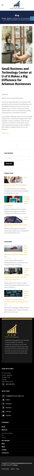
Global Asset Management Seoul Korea (21, 463)
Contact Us (5, 453)
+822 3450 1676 (10, 384)
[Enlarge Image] (17, 45)
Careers (4, 437)
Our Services (6, 440)
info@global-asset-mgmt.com (15, 396)
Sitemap (15, 465)
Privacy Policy (5, 469)
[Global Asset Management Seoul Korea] (17, 5)
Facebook (8, 404)
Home (3, 427)
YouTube (8, 415)
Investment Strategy (7, 433)
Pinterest (8, 407)
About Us (4, 430)
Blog (3, 443)
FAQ (3, 435)
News (3, 447)
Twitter (8, 400)
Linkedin (8, 411)
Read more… (5, 133)
